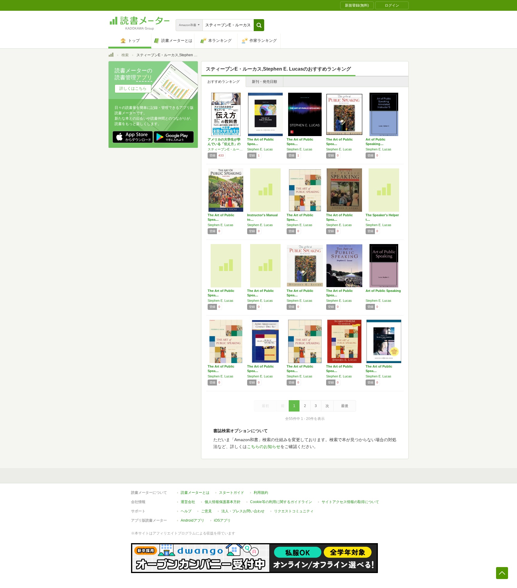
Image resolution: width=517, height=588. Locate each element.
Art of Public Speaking (383, 291)
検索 (125, 55)
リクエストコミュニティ (294, 511)
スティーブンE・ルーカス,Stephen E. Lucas (226, 149)
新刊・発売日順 (264, 82)
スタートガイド (231, 492)
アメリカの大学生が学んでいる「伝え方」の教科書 (224, 144)
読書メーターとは (195, 492)
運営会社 (188, 502)
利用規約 (261, 492)
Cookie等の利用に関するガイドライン (281, 502)
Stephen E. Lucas (260, 149)
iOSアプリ (222, 520)
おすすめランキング (223, 82)
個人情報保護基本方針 (223, 502)
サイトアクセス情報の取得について (350, 502)
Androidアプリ (192, 520)
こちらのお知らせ (263, 446)
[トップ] (111, 56)
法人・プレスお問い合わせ (242, 511)
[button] (259, 25)
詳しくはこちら (133, 88)
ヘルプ (186, 511)
